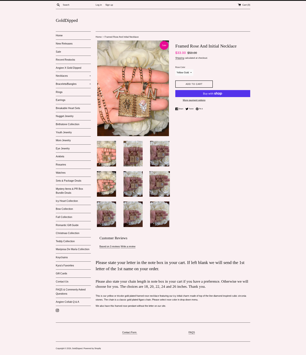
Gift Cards (61, 273)
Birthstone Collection (67, 124)
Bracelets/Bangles (73, 84)
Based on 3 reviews (109, 246)
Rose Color (180, 67)
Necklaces (73, 75)
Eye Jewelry (63, 148)
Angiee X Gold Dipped (68, 67)
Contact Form (129, 332)
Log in (99, 5)
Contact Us (62, 281)
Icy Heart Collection (67, 201)
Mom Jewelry (63, 140)
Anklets (60, 156)
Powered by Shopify (92, 348)
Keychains (62, 257)
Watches (61, 172)
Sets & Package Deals (68, 180)
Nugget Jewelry (64, 116)
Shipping (179, 58)
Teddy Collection (65, 241)
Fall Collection (64, 217)
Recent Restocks (65, 59)
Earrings (60, 100)
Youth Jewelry (64, 132)
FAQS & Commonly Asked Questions (71, 291)
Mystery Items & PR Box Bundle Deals (69, 190)
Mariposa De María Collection (72, 249)
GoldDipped (67, 20)
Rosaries (61, 164)
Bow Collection (64, 209)
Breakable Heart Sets (68, 108)
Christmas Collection (67, 233)
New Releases (64, 43)
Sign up (109, 5)
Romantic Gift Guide (67, 225)
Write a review (128, 246)
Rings (59, 92)
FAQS (192, 332)
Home (59, 35)
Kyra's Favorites (65, 265)
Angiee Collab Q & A (67, 301)
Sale (58, 51)
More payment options (194, 100)
